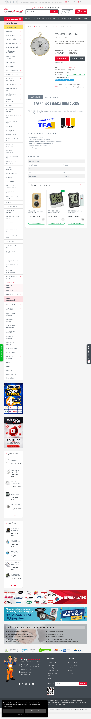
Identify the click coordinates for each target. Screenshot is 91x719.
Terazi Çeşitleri (10, 35)
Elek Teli (8, 362)
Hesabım (72, 670)
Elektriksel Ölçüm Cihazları (11, 95)
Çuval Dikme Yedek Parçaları (11, 343)
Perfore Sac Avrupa (11, 374)
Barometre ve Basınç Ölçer (12, 157)
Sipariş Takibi (71, 2)
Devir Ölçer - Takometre (62, 700)
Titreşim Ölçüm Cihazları (10, 211)
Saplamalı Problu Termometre (11, 58)
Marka (56, 67)
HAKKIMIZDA (28, 18)
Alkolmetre (9, 257)
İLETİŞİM (84, 18)
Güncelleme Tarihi (60, 70)
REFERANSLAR (62, 18)
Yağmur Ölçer (10, 241)
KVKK (49, 678)
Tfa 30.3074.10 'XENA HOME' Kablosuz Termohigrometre (15, 574)
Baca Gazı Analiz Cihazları (10, 110)
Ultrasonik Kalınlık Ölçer (11, 89)
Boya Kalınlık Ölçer (11, 173)
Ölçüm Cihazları (11, 23)
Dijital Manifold (10, 105)
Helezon (8, 366)
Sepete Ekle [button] (63, 58)
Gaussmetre (9, 222)
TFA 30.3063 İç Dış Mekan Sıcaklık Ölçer (75, 212)
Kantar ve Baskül (11, 39)
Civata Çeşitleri (10, 378)
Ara (54, 12)
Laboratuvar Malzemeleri (9, 309)
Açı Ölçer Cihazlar (81, 703)
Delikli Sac (9, 370)
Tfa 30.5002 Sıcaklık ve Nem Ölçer (15, 482)
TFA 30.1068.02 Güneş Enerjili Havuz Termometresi (15, 540)
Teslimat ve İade (52, 673)
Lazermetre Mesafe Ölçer (11, 122)
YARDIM (71, 658)
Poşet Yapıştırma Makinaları (10, 315)
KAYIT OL (82, 684)
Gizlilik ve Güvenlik (53, 670)
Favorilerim (83, 2)
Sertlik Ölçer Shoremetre (9, 151)
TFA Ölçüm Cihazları (11, 291)
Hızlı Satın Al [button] (79, 58)
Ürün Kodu (58, 38)
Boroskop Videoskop (12, 74)
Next (83, 185)
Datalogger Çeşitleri (12, 47)
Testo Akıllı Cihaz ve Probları (11, 277)
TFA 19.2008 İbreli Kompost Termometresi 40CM (15, 493)
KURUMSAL (50, 658)
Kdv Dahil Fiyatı (59, 50)
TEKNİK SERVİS (37, 18)
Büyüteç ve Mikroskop (12, 70)
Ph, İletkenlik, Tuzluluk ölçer (12, 116)
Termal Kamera (10, 181)
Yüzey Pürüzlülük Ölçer (11, 246)
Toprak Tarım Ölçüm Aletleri (11, 231)
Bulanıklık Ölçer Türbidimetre (10, 252)
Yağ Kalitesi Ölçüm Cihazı (11, 192)
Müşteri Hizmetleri (46, 8)
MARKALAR (78, 18)
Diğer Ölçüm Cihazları (12, 294)
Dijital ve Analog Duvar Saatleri (10, 79)
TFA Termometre (10, 282)
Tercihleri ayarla (14, 711)
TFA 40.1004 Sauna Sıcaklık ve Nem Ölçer (36, 212)
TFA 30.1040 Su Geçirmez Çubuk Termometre (15, 459)
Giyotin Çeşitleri (10, 352)
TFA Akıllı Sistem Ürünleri (10, 286)
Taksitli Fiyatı (73, 50)
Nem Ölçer (9, 31)
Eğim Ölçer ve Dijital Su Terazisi (12, 197)
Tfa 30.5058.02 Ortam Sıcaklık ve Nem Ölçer (54, 212)
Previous (80, 185)
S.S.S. (71, 673)
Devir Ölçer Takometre (12, 135)
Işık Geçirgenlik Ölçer (12, 261)
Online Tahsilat (52, 662)
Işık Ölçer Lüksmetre (11, 206)
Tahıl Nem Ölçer (10, 62)
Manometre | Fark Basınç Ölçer (11, 162)
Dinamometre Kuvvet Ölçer (12, 139)
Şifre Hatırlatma (74, 662)
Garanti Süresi (59, 72)
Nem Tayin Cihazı (10, 66)
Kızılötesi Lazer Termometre (10, 52)
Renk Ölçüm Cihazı (11, 131)
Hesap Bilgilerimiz (53, 668)
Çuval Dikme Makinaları (9, 338)
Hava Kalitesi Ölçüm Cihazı (11, 236)
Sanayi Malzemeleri (10, 299)
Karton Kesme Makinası (10, 320)
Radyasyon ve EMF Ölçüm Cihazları (11, 271)
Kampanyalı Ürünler (11, 27)
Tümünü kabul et (35, 711)
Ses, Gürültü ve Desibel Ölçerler (12, 217)
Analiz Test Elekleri (11, 348)
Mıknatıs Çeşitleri (11, 304)
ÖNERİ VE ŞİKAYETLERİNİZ (49, 18)
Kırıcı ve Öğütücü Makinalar (10, 332)
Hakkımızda (51, 665)
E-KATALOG (70, 18)
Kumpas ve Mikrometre (12, 84)
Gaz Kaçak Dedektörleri (9, 100)
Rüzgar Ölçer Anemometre (10, 145)
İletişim (50, 676)
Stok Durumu (58, 75)
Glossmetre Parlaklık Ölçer (12, 266)
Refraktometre (10, 177)
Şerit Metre (9, 127)
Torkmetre (9, 226)
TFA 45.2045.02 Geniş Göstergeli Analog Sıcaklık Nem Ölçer (15, 471)
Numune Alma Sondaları (9, 357)
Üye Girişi (72, 668)
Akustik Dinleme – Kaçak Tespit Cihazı (11, 186)
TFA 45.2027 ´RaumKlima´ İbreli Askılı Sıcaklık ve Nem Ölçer (15, 529)
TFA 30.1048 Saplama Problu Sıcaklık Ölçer (15, 505)
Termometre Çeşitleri (12, 43)
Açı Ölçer (8, 202)
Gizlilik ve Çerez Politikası (25, 715)
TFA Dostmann (71, 67)
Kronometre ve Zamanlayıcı (10, 168)
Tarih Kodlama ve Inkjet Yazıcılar (11, 326)
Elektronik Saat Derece (52, 703)
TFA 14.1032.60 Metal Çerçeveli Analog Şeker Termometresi (15, 552)
